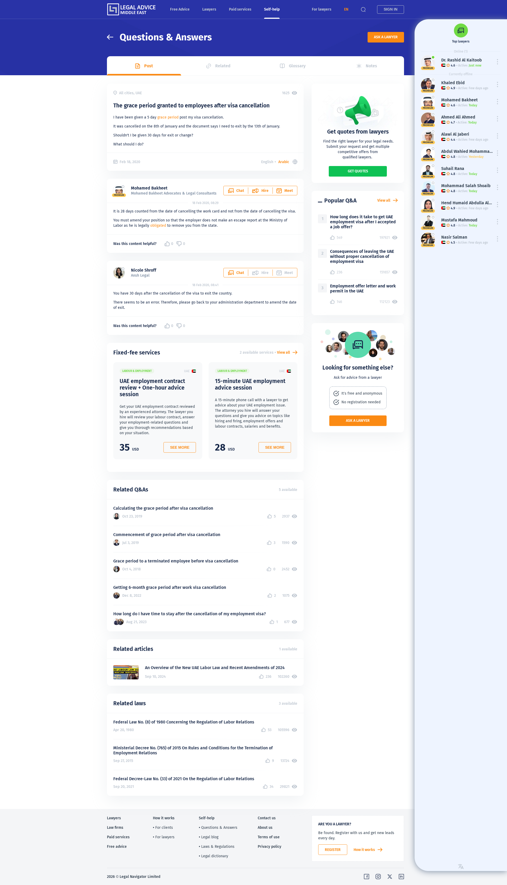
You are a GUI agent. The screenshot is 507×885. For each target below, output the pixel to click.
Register (333, 849)
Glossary (297, 66)
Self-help (272, 9)
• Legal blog (208, 837)
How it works (364, 849)
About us (265, 827)
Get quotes (358, 171)
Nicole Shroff (143, 270)
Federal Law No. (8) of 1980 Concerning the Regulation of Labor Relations (183, 722)
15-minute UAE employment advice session (250, 384)
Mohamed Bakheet (149, 188)
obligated (158, 225)
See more (179, 447)
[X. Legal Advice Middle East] (389, 876)
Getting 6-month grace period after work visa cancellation (169, 587)
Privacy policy (269, 846)
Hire (265, 190)
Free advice (117, 846)
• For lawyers (164, 837)
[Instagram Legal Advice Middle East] (378, 876)
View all (283, 352)
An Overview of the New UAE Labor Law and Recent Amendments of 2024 (215, 667)
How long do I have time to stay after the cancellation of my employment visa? (189, 613)
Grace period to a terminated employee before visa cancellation (175, 561)
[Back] (113, 37)
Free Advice (180, 9)
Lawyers (209, 9)
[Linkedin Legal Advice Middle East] (401, 876)
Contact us (267, 818)
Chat (240, 190)
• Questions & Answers (218, 827)
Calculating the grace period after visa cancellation (163, 508)
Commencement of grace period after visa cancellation (166, 534)
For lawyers (321, 9)
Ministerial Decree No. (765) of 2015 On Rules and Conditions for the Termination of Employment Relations (193, 750)
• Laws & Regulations (216, 846)
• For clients (163, 827)
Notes (371, 66)
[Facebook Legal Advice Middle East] (366, 876)
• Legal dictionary (213, 856)
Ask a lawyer (386, 37)
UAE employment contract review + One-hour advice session (152, 387)
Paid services (240, 9)
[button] (346, 9)
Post (148, 66)
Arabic (283, 161)
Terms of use (269, 837)
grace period (168, 117)
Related (223, 66)
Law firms (115, 827)
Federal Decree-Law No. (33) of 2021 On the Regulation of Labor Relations (183, 778)
